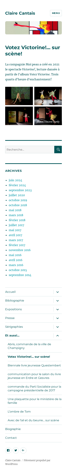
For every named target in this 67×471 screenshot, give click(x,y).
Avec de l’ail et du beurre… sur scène (33, 420)
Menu (56, 13)
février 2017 (17, 245)
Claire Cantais (20, 13)
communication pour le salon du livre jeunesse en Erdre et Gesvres (34, 376)
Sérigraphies (14, 326)
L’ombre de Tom (19, 411)
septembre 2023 (20, 190)
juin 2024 (15, 180)
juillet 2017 (16, 225)
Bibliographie (14, 300)
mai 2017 (15, 230)
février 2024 (17, 185)
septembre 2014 (20, 275)
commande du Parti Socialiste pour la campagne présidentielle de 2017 (34, 388)
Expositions (13, 309)
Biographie (13, 429)
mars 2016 (16, 265)
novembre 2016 (20, 250)
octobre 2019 (18, 200)
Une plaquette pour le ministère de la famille (34, 401)
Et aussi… (12, 335)
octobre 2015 (18, 270)
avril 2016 (16, 260)
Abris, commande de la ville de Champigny (29, 346)
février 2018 (17, 220)
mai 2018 (15, 210)
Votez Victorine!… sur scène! (29, 356)
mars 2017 (16, 240)
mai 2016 (15, 255)
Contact (11, 437)
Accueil (10, 292)
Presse (10, 318)
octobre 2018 (18, 205)
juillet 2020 (17, 195)
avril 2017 (15, 235)
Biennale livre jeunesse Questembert (34, 365)
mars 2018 (16, 215)
